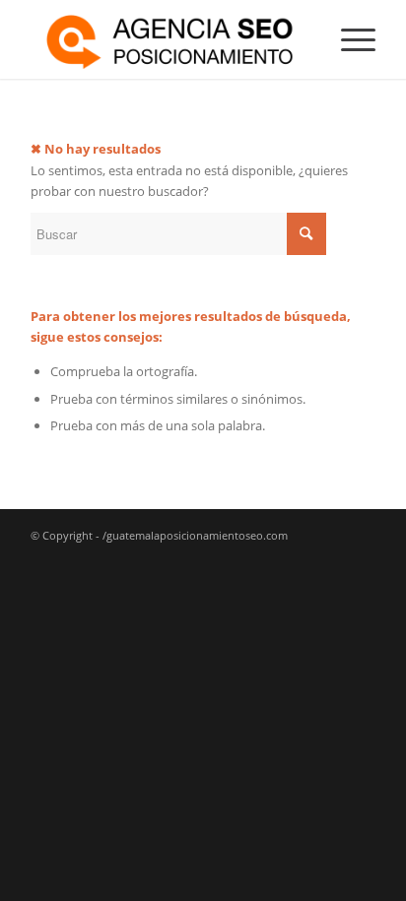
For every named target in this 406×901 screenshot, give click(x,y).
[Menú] (348, 39)
